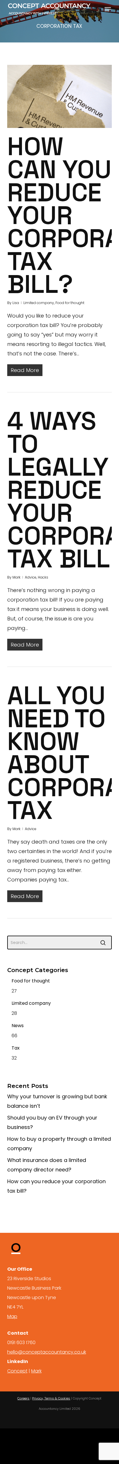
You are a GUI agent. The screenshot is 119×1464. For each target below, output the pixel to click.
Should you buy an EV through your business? (52, 1122)
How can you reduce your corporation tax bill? (56, 1186)
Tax (16, 1048)
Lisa (15, 302)
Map (12, 1316)
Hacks (43, 577)
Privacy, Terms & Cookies (51, 1398)
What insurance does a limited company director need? (46, 1165)
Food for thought (69, 302)
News (18, 1025)
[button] (108, 9)
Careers (23, 1398)
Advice (30, 577)
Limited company (38, 302)
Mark (16, 577)
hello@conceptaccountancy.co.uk (46, 1352)
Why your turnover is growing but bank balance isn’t (57, 1101)
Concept (17, 1371)
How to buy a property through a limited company (59, 1143)
